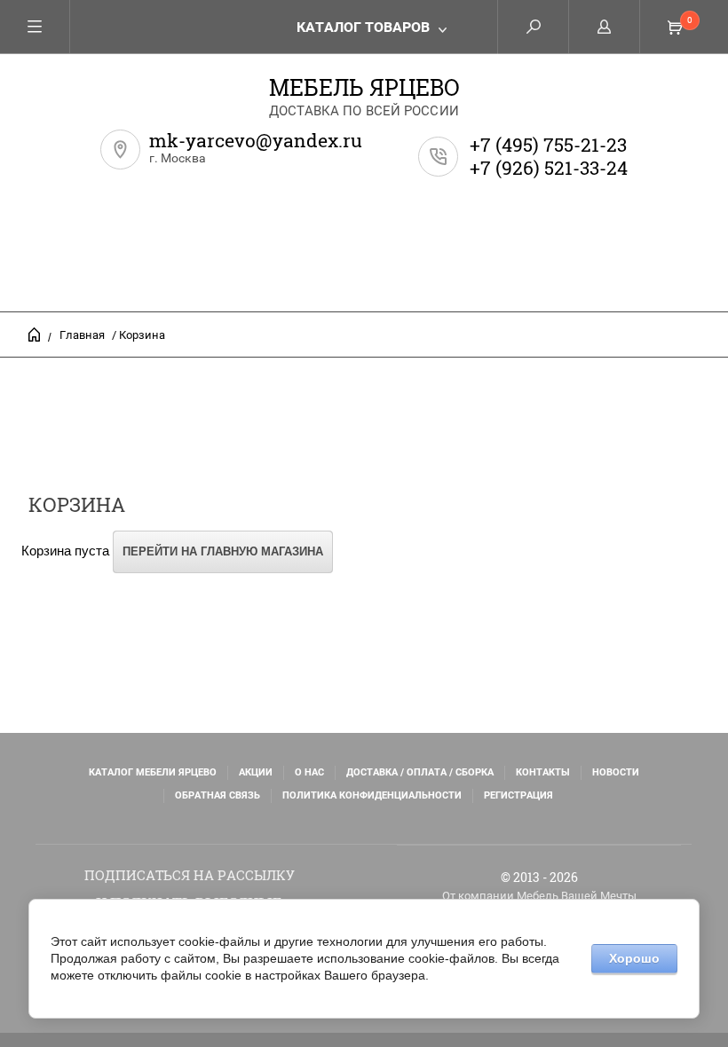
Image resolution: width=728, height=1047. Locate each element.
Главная (82, 335)
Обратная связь (217, 795)
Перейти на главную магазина (223, 551)
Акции (256, 772)
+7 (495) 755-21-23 (548, 144)
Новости (615, 772)
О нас (309, 772)
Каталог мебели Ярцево (153, 772)
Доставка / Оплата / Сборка (420, 772)
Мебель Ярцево (364, 87)
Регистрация (518, 795)
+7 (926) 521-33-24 (549, 167)
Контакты (543, 772)
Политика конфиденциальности (372, 795)
